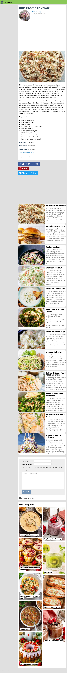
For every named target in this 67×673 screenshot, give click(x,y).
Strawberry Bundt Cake (29, 664)
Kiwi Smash (48, 572)
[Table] (55, 467)
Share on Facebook (30, 163)
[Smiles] (26, 470)
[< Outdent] (44, 467)
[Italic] (32, 467)
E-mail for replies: (27, 464)
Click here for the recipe (27, 152)
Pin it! (25, 168)
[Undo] (23, 467)
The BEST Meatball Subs (52, 607)
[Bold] (29, 467)
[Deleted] (35, 467)
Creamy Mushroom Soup (29, 535)
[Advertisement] (42, 35)
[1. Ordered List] (41, 467)
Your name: (25, 461)
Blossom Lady (36, 12)
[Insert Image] (50, 467)
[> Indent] (47, 467)
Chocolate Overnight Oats (53, 641)
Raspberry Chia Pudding (52, 539)
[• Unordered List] (38, 467)
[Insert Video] (52, 467)
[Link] (58, 467)
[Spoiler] (61, 467)
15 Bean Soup (25, 629)
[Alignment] (23, 470)
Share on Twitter (29, 173)
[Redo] (26, 467)
